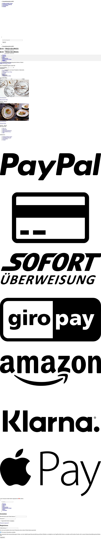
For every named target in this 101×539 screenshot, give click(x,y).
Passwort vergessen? (4, 523)
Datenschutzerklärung (6, 130)
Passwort (2, 518)
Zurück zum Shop (8, 71)
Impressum (4, 129)
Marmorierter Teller (4, 99)
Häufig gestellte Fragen (7, 3)
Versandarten (5, 5)
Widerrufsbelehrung (6, 131)
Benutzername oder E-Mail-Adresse (7, 516)
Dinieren (4, 56)
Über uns (4, 128)
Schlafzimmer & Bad (6, 59)
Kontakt (4, 6)
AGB (3, 132)
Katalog (4, 55)
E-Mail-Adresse (3, 528)
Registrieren (2, 537)
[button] (6, 63)
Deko (3, 57)
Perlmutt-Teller (3, 123)
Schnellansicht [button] (3, 97)
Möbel (3, 60)
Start (1, 62)
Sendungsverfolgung (7, 4)
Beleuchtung (5, 58)
